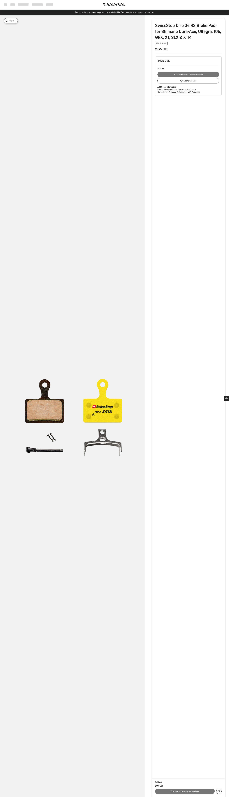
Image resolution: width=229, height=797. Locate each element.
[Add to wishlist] (219, 791)
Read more (191, 89)
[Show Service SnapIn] (226, 398)
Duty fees (196, 92)
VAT (190, 92)
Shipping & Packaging (178, 92)
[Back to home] (114, 5)
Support (49, 4)
